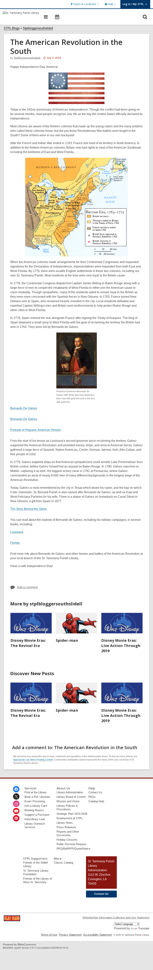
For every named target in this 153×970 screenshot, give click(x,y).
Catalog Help (96, 801)
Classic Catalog (63, 862)
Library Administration (70, 792)
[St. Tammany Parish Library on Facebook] (16, 789)
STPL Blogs (12, 28)
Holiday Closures (67, 839)
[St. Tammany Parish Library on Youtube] (16, 811)
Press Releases (66, 827)
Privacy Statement (70, 934)
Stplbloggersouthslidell (38, 28)
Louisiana (16, 532)
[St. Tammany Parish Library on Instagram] (16, 804)
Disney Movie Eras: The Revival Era (28, 643)
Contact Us (95, 792)
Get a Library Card (35, 805)
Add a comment (27, 587)
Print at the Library (35, 792)
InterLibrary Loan (34, 819)
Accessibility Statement (97, 934)
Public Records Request (71, 844)
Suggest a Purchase (36, 814)
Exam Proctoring (34, 801)
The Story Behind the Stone (28, 509)
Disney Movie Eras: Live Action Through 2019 (120, 645)
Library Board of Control (71, 796)
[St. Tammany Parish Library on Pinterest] (16, 818)
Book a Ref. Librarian (37, 796)
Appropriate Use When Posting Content (33, 759)
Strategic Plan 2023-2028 (72, 813)
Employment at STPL (70, 818)
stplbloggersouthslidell (27, 57)
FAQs (92, 796)
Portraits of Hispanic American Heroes (35, 430)
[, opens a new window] (12, 920)
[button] (84, 4)
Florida (15, 542)
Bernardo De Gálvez (23, 408)
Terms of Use (49, 934)
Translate (143, 928)
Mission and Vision (68, 801)
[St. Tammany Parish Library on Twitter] (16, 796)
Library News (65, 822)
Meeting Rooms (34, 810)
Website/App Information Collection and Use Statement (115, 917)
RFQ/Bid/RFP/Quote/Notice (73, 848)
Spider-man (67, 640)
